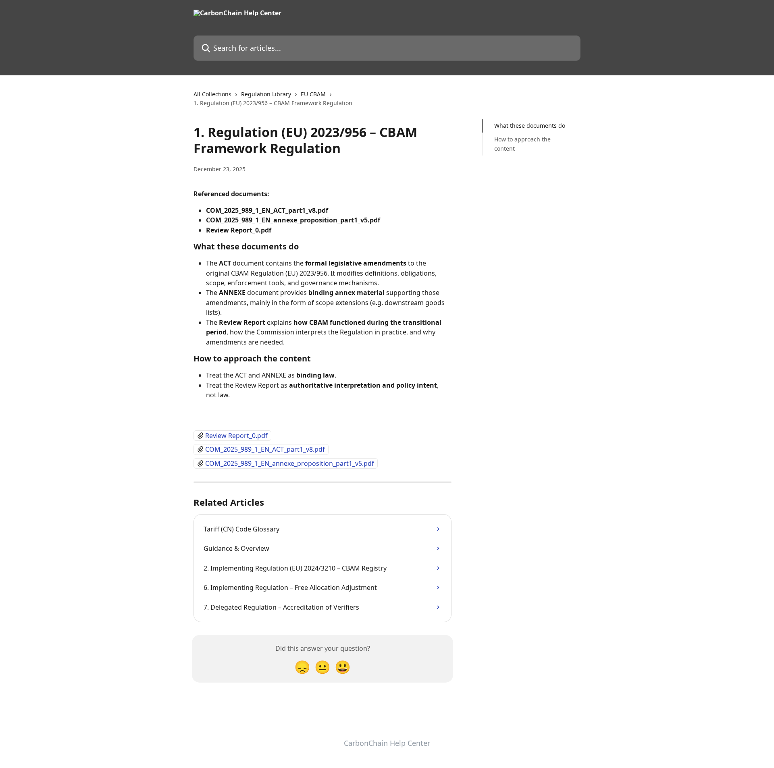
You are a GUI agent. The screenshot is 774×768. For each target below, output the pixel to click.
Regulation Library (266, 94)
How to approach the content (522, 143)
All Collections (212, 94)
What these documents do (529, 125)
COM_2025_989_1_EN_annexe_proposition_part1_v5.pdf (289, 463)
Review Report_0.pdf (236, 435)
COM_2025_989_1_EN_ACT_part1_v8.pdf (265, 449)
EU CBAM (313, 94)
